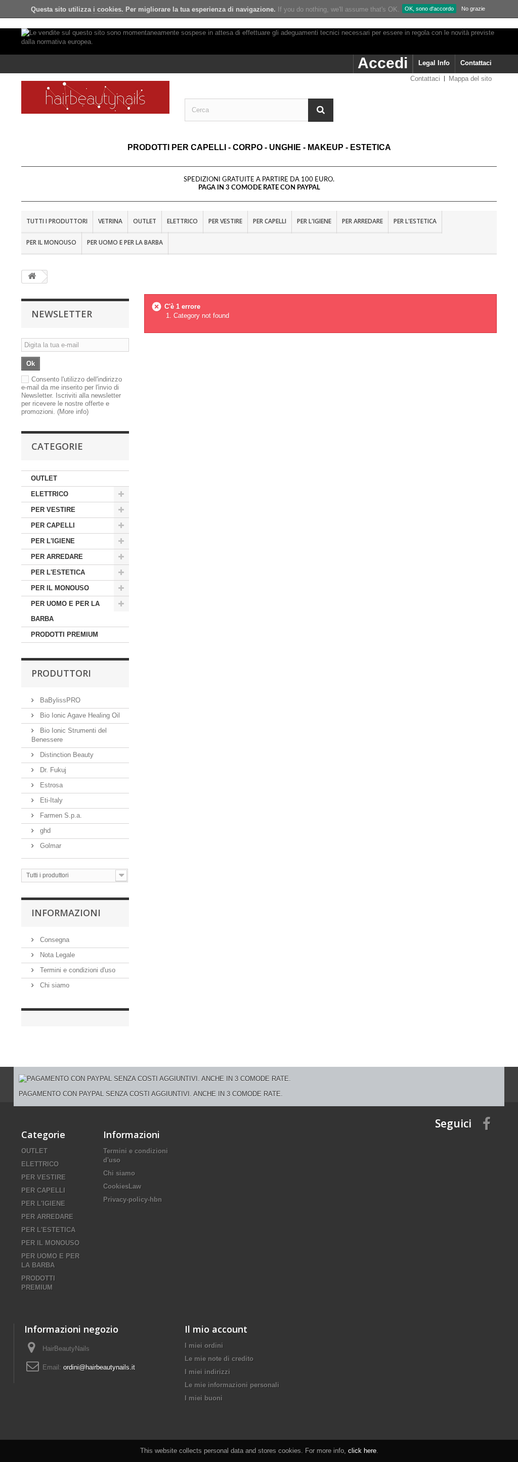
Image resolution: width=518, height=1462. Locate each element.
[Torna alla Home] (31, 276)
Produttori (61, 673)
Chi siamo (53, 985)
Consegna (53, 940)
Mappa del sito (470, 78)
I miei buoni (204, 1398)
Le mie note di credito (219, 1358)
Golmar (49, 846)
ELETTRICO (182, 221)
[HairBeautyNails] (95, 97)
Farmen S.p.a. (60, 815)
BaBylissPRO (59, 700)
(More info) (73, 411)
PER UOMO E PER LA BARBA (125, 242)
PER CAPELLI (269, 221)
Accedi (383, 63)
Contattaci (476, 63)
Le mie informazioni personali (232, 1385)
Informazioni (66, 913)
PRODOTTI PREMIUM (64, 634)
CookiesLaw (122, 1186)
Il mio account (216, 1329)
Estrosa (50, 785)
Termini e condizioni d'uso (76, 970)
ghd (44, 830)
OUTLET (144, 221)
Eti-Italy (50, 800)
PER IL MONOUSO (51, 242)
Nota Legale (56, 955)
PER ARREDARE (362, 221)
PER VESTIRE (225, 221)
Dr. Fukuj (52, 770)
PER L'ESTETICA (415, 221)
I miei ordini (204, 1345)
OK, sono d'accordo (429, 9)
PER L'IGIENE (314, 221)
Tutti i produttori (57, 221)
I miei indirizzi (207, 1372)
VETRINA (110, 221)
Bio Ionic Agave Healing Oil (79, 715)
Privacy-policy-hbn (132, 1199)
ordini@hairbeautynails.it (99, 1367)
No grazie (473, 9)
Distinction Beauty (66, 755)
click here (362, 1450)
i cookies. (108, 9)
